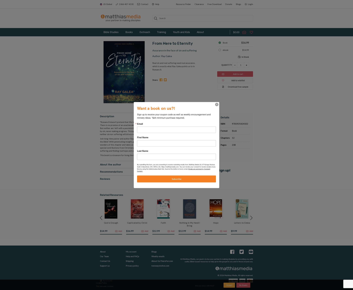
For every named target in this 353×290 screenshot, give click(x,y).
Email (140, 124)
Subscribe (176, 179)
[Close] (216, 104)
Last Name (142, 151)
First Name (142, 137)
